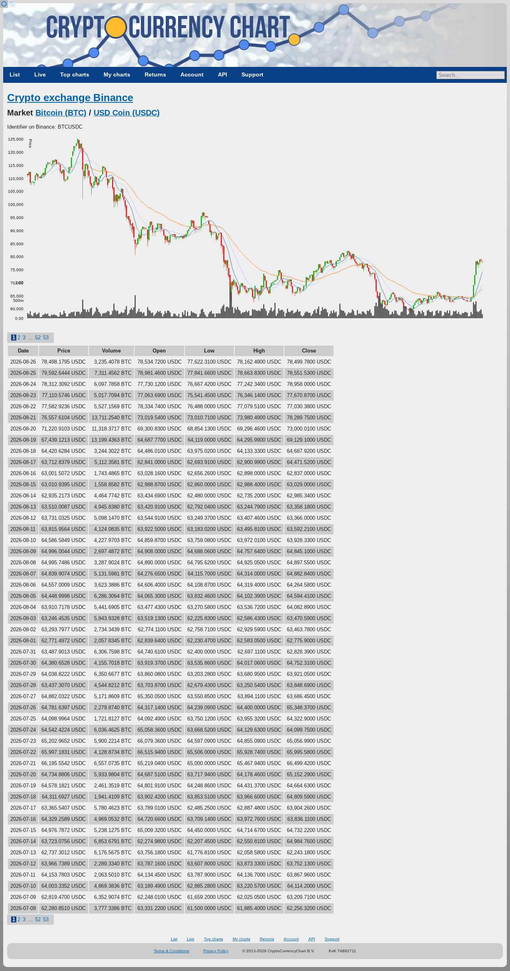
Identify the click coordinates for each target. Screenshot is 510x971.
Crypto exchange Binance (70, 98)
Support (252, 74)
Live (40, 74)
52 (38, 338)
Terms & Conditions (171, 951)
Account (192, 74)
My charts (117, 74)
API (222, 74)
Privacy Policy (215, 951)
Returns (155, 74)
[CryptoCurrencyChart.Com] (255, 35)
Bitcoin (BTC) (60, 112)
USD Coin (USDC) (127, 112)
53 (46, 338)
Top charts (74, 74)
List (15, 74)
